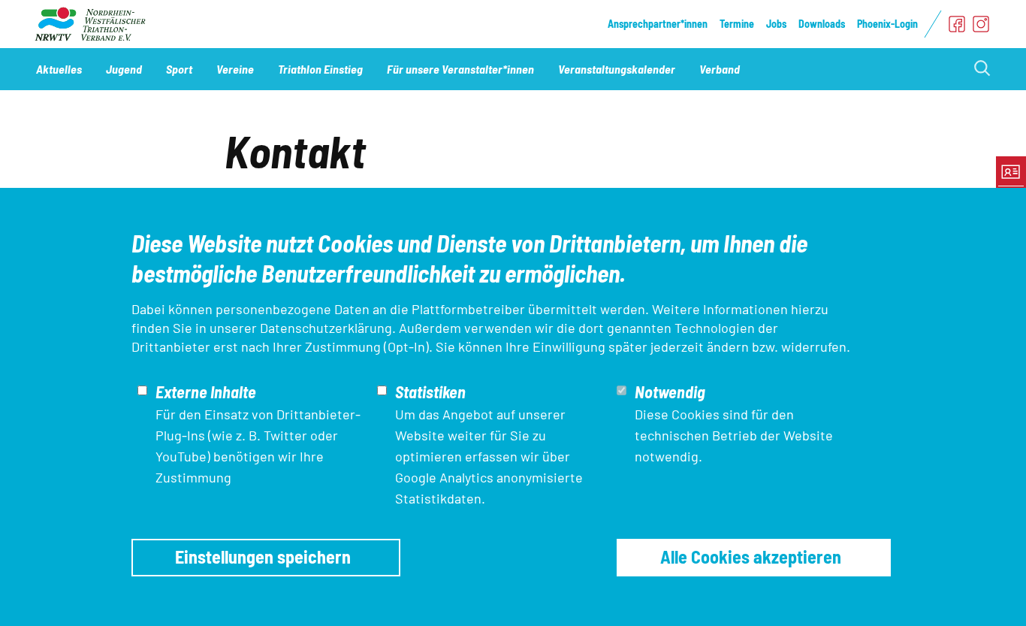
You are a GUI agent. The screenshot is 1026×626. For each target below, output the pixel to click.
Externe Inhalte (205, 391)
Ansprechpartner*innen (658, 23)
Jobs (776, 23)
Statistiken (430, 391)
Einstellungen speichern (263, 556)
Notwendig (670, 391)
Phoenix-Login (887, 23)
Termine (737, 23)
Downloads (821, 23)
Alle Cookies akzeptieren (750, 556)
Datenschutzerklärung (326, 327)
